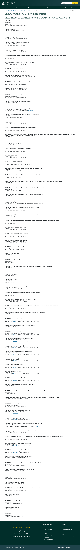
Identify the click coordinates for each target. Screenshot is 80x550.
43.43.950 (15, 386)
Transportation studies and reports (49, 532)
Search (74, 3)
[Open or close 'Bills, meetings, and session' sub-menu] (16, 8)
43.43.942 (15, 360)
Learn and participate (41, 7)
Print (73, 10)
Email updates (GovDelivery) (68, 537)
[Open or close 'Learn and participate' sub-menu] (48, 8)
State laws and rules (25, 7)
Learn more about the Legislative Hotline (21, 536)
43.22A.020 (15, 413)
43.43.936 (15, 341)
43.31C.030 (15, 458)
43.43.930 (15, 321)
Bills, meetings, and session (8, 7)
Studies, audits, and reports (48, 524)
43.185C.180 (16, 445)
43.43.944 (15, 367)
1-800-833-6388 (25, 533)
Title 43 (28, 10)
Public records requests (67, 529)
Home (6, 10)
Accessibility (64, 524)
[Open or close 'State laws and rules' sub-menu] (32, 8)
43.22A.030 (15, 419)
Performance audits (48, 526)
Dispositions (23, 10)
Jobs (63, 526)
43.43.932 (15, 328)
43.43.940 (15, 354)
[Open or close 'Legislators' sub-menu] (60, 8)
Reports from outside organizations (48, 536)
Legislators (55, 7)
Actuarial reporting (48, 529)
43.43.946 (15, 373)
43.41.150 (30, 110)
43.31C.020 (15, 452)
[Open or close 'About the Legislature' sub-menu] (76, 8)
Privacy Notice (23, 547)
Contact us (64, 534)
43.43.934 (15, 334)
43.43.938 (15, 347)
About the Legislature (69, 7)
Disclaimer (16, 547)
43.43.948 (15, 380)
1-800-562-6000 (21, 531)
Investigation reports (48, 539)
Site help (63, 531)
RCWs (18, 10)
